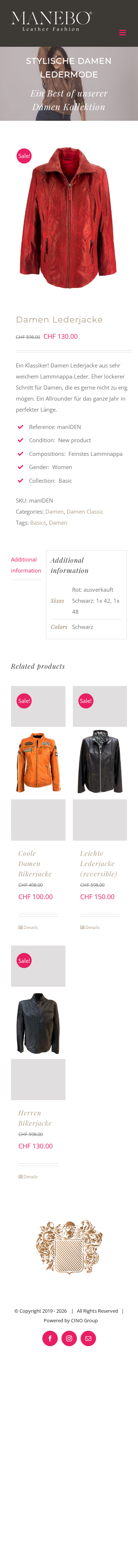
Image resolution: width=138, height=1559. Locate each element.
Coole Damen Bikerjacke (35, 863)
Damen (54, 511)
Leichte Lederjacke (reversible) (98, 863)
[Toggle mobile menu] (123, 32)
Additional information (26, 565)
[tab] (26, 565)
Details (31, 927)
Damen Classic (85, 511)
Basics (38, 522)
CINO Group (84, 1320)
